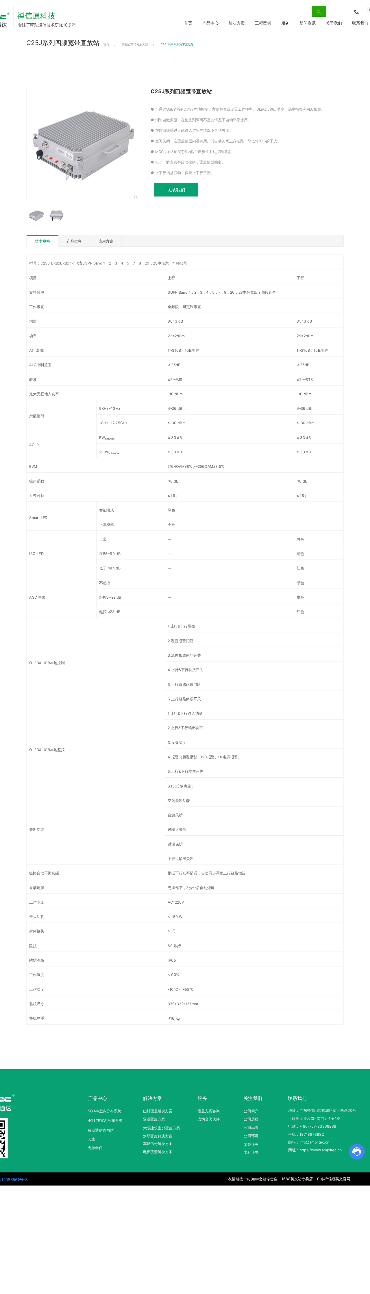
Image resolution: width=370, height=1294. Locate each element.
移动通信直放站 (101, 1130)
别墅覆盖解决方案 (157, 1136)
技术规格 (42, 241)
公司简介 (251, 1111)
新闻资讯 (307, 23)
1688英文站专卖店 (297, 1178)
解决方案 (237, 23)
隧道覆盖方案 (154, 1119)
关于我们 (334, 23)
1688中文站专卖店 (262, 1179)
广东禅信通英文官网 (333, 1178)
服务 (285, 23)
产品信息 (74, 241)
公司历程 (251, 1119)
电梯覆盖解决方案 (158, 1151)
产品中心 (210, 23)
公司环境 (251, 1135)
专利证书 (251, 1152)
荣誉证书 (251, 1144)
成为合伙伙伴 (208, 1119)
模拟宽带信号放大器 (135, 44)
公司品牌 (251, 1127)
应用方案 (106, 241)
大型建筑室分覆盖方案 (161, 1128)
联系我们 (176, 190)
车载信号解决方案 (158, 1144)
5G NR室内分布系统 (104, 1111)
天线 (91, 1139)
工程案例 (263, 23)
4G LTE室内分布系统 (105, 1120)
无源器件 (95, 1148)
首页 (188, 23)
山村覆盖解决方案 (158, 1111)
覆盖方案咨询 (208, 1111)
